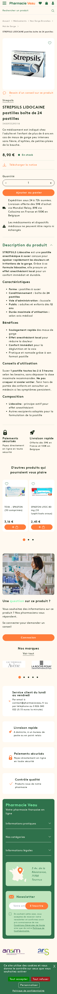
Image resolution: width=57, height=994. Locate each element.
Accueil (6, 21)
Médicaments (20, 21)
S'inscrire (37, 905)
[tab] (28, 245)
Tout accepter (19, 979)
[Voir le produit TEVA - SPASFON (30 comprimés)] (15, 492)
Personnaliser (29, 985)
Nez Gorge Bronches (40, 21)
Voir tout (28, 653)
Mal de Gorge (9, 26)
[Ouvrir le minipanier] (46, 3)
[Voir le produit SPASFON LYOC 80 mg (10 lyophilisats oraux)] (42, 492)
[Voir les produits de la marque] (14, 664)
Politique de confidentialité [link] (28, 990)
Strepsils (8, 100)
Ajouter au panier (29, 192)
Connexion (28, 637)
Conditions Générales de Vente (29, 925)
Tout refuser (41, 979)
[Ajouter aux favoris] (49, 43)
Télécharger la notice (23, 164)
